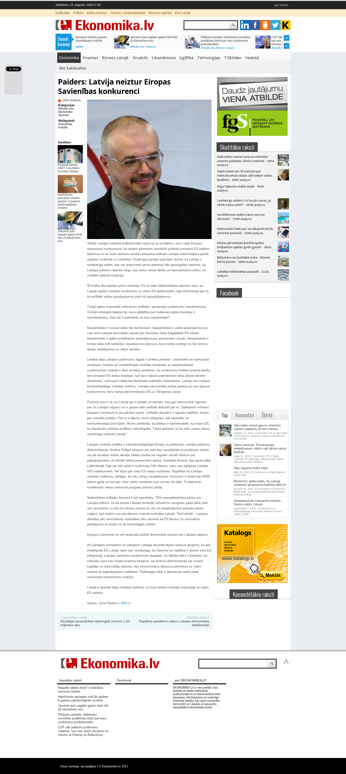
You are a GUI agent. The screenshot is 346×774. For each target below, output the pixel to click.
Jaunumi (63, 115)
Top (224, 415)
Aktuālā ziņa (98, 47)
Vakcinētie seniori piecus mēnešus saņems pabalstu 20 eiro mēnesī (242, 158)
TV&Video (232, 57)
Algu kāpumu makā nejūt (235, 186)
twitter (275, 25)
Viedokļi (252, 57)
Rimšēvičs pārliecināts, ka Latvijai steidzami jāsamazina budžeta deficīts (260, 482)
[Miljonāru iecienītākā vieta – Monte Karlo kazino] (283, 265)
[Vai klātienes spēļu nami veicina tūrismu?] (283, 222)
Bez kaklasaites (72, 68)
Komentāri (244, 415)
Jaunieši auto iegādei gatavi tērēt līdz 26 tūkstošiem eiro (70, 236)
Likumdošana (164, 57)
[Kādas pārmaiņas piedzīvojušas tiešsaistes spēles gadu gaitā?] (283, 251)
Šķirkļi (267, 415)
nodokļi (63, 127)
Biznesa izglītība (160, 13)
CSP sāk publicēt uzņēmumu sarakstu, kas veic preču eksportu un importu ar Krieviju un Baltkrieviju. (116, 41)
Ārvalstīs (140, 57)
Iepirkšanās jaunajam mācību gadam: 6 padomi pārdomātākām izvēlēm (69, 201)
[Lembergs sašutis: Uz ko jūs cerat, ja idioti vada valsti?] (283, 208)
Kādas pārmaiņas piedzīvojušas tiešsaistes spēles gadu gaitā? (240, 245)
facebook (255, 25)
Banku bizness (97, 13)
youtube (286, 25)
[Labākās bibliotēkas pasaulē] (283, 279)
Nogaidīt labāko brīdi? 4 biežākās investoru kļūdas (69, 168)
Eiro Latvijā (182, 13)
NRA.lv (126, 603)
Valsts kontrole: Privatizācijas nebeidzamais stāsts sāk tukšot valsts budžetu (244, 175)
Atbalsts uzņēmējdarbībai (128, 13)
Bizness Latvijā (115, 47)
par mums (281, 5)
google (245, 25)
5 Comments (259, 491)
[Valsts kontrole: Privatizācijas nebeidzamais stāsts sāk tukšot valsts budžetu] (283, 179)
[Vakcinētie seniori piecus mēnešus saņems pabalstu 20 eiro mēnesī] (283, 164)
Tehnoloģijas (208, 57)
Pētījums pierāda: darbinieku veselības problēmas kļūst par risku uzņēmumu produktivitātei (82, 718)
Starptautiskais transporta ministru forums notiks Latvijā (257, 502)
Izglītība (186, 57)
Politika (78, 13)
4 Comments (258, 511)
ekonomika (65, 124)
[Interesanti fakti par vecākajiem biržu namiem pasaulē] (283, 237)
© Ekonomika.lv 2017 (113, 766)
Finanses (90, 57)
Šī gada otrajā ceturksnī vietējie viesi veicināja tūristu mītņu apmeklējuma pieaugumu (256, 41)
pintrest (265, 25)
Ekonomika (69, 57)
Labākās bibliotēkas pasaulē (238, 271)
